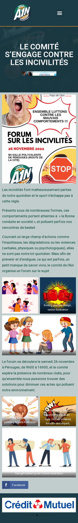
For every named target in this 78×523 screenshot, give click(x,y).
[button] (59, 13)
